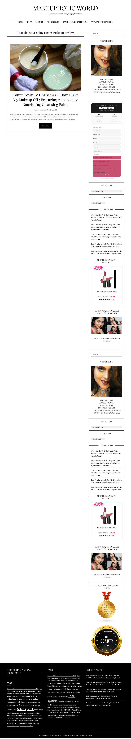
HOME (20, 22)
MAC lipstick (25, 709)
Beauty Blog (35, 689)
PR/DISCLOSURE (53, 22)
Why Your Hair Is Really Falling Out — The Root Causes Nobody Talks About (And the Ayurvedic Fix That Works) (105, 227)
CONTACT (39, 22)
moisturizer (25, 715)
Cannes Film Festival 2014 (25, 693)
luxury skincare (11, 705)
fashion (13, 696)
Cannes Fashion (14, 693)
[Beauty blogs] (106, 605)
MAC (17, 705)
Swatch (17, 726)
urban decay (29, 726)
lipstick (19, 702)
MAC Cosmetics (31, 705)
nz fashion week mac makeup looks (22, 720)
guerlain (18, 696)
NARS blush (73, 707)
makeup (27, 713)
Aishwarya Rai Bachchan (13, 689)
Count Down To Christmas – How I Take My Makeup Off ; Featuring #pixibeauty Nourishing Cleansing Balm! (45, 99)
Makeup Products (35, 713)
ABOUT (29, 22)
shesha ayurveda (33, 723)
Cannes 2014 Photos (27, 691)
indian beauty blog (14, 699)
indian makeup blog (54, 689)
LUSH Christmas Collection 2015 (31, 702)
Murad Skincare (33, 715)
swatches (23, 726)
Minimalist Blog (74, 735)
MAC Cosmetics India (61, 696)
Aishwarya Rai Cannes (25, 689)
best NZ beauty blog (52, 678)
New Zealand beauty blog (22, 718)
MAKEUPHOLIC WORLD (65, 8)
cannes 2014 (18, 691)
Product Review (18, 723)
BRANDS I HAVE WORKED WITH (75, 22)
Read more (45, 126)
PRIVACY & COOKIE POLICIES (102, 22)
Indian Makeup (28, 699)
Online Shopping (74, 712)
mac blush (23, 705)
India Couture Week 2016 (29, 696)
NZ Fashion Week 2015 (72, 710)
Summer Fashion (11, 726)
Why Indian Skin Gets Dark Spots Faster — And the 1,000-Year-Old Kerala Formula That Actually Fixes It (106, 217)
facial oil (9, 696)
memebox (19, 715)
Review (25, 723)
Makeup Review (11, 715)
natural (12, 718)
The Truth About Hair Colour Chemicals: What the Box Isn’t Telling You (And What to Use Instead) (106, 236)
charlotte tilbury (36, 693)
